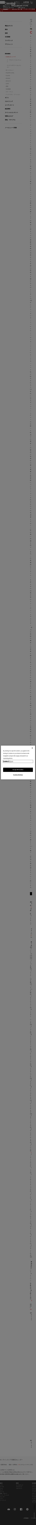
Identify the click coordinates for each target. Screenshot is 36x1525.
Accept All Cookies (18, 769)
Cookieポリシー (8, 761)
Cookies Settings (18, 774)
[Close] (32, 748)
